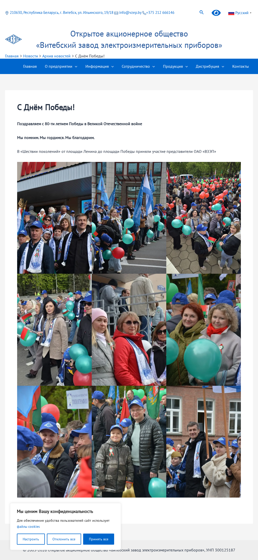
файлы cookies (28, 526)
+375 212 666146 (160, 12)
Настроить (31, 539)
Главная (30, 66)
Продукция (173, 66)
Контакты (240, 66)
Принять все (98, 539)
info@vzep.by (130, 12)
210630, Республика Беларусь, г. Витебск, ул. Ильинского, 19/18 (61, 12)
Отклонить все (63, 539)
